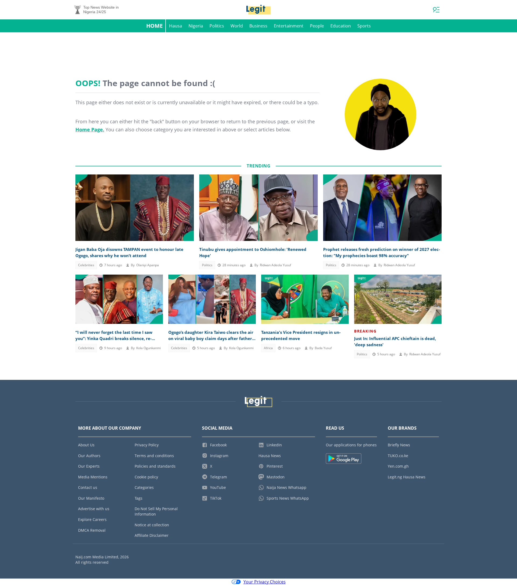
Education (340, 26)
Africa (268, 348)
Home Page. (89, 129)
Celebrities (86, 265)
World (236, 26)
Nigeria (195, 26)
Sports (364, 26)
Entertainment (288, 26)
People (317, 26)
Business (258, 26)
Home (154, 25)
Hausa (175, 26)
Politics (216, 26)
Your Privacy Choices (264, 582)
